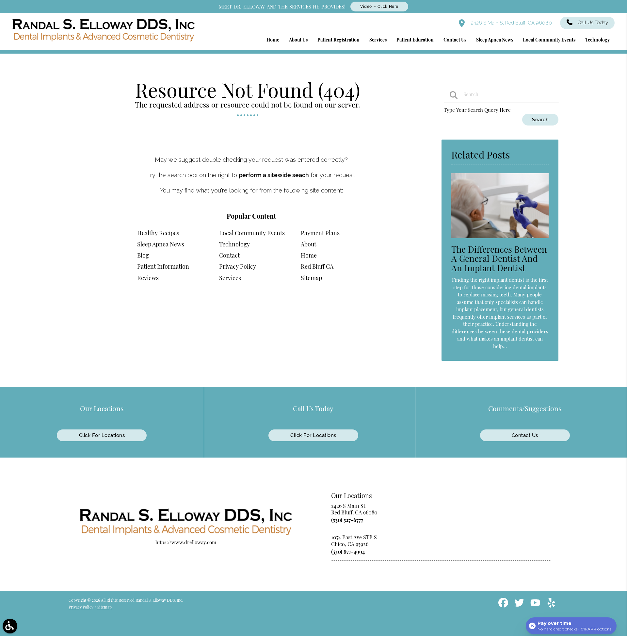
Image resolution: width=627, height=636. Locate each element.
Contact (229, 255)
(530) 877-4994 (348, 551)
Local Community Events (252, 233)
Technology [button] (597, 40)
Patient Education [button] (415, 40)
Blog (143, 255)
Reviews (148, 278)
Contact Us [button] (454, 40)
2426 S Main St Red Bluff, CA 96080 (511, 23)
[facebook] (503, 605)
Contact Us (525, 435)
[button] (10, 626)
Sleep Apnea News (160, 244)
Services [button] (378, 40)
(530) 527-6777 (347, 519)
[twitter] (519, 605)
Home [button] (272, 40)
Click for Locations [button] (102, 435)
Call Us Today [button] (592, 22)
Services (230, 278)
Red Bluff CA (317, 266)
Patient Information (163, 266)
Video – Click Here (379, 6)
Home (309, 255)
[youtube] (535, 605)
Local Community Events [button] (549, 40)
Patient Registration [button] (338, 40)
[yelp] (551, 605)
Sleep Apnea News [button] (494, 40)
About (308, 244)
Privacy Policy (237, 266)
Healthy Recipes (158, 233)
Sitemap (311, 278)
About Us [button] (298, 40)
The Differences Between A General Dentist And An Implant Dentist (499, 258)
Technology (234, 244)
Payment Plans (320, 233)
